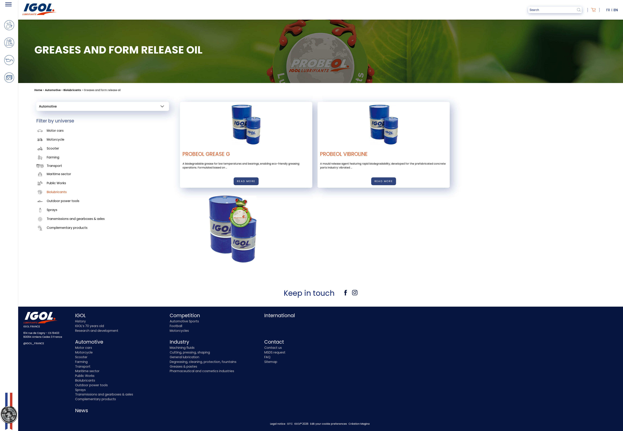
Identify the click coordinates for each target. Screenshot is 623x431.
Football (176, 326)
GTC (290, 424)
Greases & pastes (183, 366)
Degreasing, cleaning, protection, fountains (203, 362)
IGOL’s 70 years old (89, 326)
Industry (179, 341)
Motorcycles (179, 331)
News (81, 410)
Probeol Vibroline (344, 154)
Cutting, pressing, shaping (190, 352)
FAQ (267, 357)
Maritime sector (59, 174)
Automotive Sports (184, 321)
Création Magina (359, 424)
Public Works (56, 183)
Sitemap (270, 362)
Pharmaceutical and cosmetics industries (202, 371)
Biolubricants (72, 90)
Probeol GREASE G (206, 154)
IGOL (80, 315)
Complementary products (67, 228)
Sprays (52, 210)
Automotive (53, 90)
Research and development (96, 331)
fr (608, 10)
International (279, 315)
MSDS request (274, 352)
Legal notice (277, 424)
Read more (246, 181)
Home (38, 90)
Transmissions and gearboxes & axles (76, 219)
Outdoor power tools (63, 201)
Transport (54, 166)
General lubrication (184, 357)
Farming (53, 157)
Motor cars (55, 130)
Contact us (273, 348)
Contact (274, 341)
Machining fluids (182, 348)
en (616, 10)
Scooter (53, 148)
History (80, 321)
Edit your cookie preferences (328, 424)
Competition (185, 315)
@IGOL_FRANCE (33, 343)
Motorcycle (55, 139)
